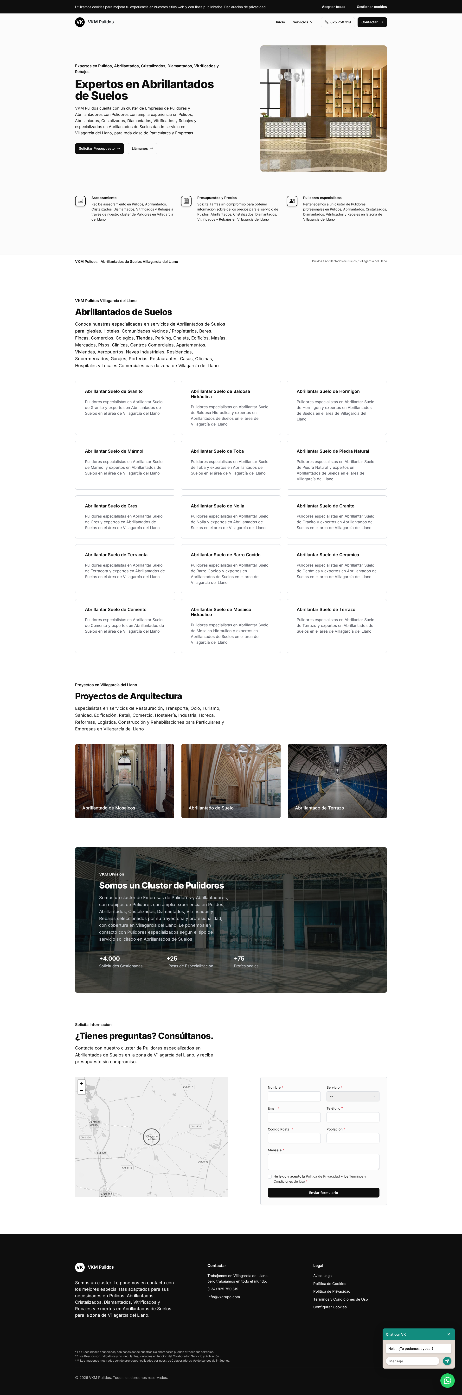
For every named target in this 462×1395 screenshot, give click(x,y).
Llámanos (140, 148)
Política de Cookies (329, 1283)
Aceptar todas (333, 7)
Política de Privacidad (323, 1176)
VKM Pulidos (100, 21)
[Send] (447, 1361)
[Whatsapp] (447, 1380)
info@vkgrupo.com (223, 1297)
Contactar (369, 22)
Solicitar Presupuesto (97, 148)
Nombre (275, 1087)
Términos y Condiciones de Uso (340, 1299)
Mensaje (276, 1150)
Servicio (334, 1087)
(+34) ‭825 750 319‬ (222, 1289)
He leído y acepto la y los (320, 1178)
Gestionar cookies (372, 7)
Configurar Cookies (330, 1307)
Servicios (300, 22)
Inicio (280, 22)
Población (336, 1129)
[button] (151, 1137)
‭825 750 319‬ (340, 22)
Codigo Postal (280, 1129)
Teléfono (335, 1108)
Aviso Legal (323, 1275)
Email (273, 1108)
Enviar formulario (323, 1193)
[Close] (448, 1334)
